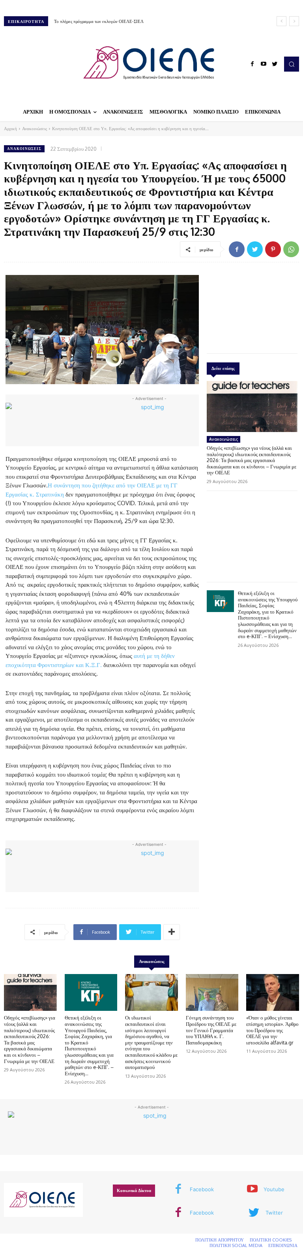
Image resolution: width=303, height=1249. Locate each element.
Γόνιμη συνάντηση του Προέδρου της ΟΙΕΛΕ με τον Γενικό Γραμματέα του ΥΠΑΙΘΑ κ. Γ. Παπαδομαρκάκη (211, 1029)
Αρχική (10, 128)
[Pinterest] (273, 249)
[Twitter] (274, 64)
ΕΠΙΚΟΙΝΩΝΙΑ (282, 1245)
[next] (294, 21)
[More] (171, 932)
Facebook (202, 1189)
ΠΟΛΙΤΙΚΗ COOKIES (271, 1240)
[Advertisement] (252, 305)
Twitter (274, 1212)
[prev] (281, 21)
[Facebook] (252, 64)
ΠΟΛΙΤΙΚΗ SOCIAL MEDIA (235, 1245)
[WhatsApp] (291, 249)
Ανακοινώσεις (34, 128)
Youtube (274, 1189)
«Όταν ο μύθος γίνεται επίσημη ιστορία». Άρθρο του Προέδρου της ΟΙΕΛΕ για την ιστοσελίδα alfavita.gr (272, 1029)
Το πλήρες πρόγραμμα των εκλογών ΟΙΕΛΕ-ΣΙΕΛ (99, 21)
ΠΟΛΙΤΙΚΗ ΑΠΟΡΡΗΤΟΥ (219, 1240)
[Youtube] (263, 64)
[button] (291, 64)
